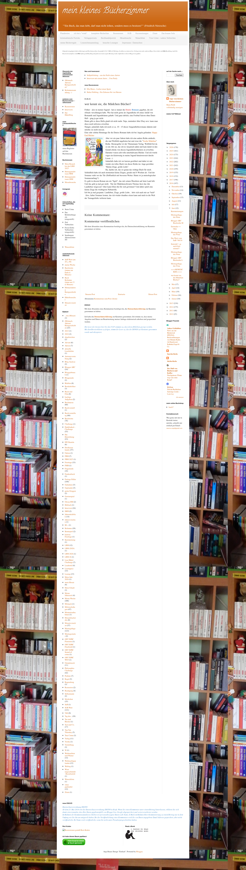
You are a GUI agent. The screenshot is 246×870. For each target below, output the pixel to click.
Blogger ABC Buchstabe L (177, 259)
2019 (171, 172)
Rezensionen (118, 33)
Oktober (175, 193)
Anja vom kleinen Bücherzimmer (176, 99)
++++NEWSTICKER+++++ (177, 270)
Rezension (69, 687)
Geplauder (69, 488)
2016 (171, 183)
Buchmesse (69, 402)
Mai (173, 284)
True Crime (69, 735)
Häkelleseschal (70, 298)
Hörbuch (68, 505)
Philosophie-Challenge (70, 669)
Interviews (69, 109)
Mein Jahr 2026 (68, 578)
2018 (171, 176)
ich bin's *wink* (80, 33)
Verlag (67, 738)
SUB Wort (68, 707)
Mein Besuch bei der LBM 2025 (70, 166)
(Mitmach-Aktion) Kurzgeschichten (70, 324)
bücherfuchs (172, 361)
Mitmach (68, 604)
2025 (171, 150)
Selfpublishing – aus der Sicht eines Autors (103, 75)
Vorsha (67, 741)
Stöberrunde (69, 693)
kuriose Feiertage (68, 535)
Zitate (155, 33)
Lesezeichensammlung (90, 43)
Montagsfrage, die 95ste (176, 233)
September (176, 197)
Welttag (68, 766)
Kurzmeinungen (142, 33)
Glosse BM (69, 501)
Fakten (67, 453)
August (175, 201)
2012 (171, 314)
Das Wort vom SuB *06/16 (176, 239)
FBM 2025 (69, 459)
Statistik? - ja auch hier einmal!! (176, 246)
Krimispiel (69, 531)
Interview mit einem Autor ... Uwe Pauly (102, 78)
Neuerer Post (90, 294)
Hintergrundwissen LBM (70, 178)
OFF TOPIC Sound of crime (69, 652)
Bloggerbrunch (70, 373)
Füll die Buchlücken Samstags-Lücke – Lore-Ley (174, 391)
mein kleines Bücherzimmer (105, 11)
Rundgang (69, 690)
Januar (174, 298)
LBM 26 (68, 557)
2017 (171, 179)
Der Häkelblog (69, 113)
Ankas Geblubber (174, 328)
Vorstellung (69, 744)
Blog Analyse (70, 361)
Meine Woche (70, 598)
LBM (67, 545)
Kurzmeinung (70, 539)
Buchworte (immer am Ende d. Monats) (69, 271)
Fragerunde (69, 468)
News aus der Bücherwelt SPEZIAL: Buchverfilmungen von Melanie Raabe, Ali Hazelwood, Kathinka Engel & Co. (174, 338)
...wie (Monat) (70, 315)
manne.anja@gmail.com (174, 428)
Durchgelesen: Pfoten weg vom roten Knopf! (174, 377)
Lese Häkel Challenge (69, 561)
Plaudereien (65, 33)
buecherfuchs (172, 353)
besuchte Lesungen (110, 43)
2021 (171, 165)
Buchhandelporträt (108, 38)
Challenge (69, 424)
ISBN (67, 511)
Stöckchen (69, 699)
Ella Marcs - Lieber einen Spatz (99, 89)
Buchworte (69, 418)
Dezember (176, 186)
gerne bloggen (70, 491)
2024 (67, 334)
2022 (171, 161)
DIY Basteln (69, 442)
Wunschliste (140, 38)
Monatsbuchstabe (70, 618)
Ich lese (170, 387)
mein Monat (69, 582)
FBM (67, 456)
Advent (67, 342)
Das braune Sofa (168, 33)
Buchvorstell (70, 408)
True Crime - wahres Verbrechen (162, 38)
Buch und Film (68, 392)
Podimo (68, 676)
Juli (173, 204)
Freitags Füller (70, 479)
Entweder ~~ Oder (176, 227)
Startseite (121, 294)
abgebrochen (70, 337)
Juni (173, 208)
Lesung (67, 574)
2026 (171, 147)
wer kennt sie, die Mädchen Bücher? (177, 277)
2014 (171, 307)
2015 (171, 303)
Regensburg (69, 682)
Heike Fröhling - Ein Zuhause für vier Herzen (104, 92)
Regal (67, 679)
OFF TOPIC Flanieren (69, 640)
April (174, 288)
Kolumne (68, 528)
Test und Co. (69, 724)
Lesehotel (68, 565)
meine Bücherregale (68, 43)
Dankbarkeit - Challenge (70, 428)
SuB (66, 704)
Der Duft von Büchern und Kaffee (172, 370)
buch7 (171, 407)
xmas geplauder (68, 785)
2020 (171, 169)
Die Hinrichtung (69, 435)
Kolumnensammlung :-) (70, 91)
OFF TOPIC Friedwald (69, 645)
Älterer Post (152, 294)
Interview (68, 508)
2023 (67, 331)
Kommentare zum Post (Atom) (105, 298)
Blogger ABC (70, 367)
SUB (129, 33)
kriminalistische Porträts (70, 38)
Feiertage (68, 462)
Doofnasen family (69, 448)
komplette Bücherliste (100, 33)
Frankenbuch (70, 474)
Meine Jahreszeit (68, 594)
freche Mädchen (149, 141)
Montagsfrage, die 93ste (176, 264)
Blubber (68, 383)
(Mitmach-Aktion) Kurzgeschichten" (70, 83)
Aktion (67, 345)
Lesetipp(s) (69, 568)
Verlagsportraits (90, 38)
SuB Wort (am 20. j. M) (70, 260)
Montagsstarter (70, 635)
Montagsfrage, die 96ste (176, 216)
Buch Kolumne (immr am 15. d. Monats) (70, 281)
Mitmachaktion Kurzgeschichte (70, 291)
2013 (171, 310)
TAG (66, 713)
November (176, 190)
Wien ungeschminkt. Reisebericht (70, 771)
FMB (67, 465)
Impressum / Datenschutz (132, 43)
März (174, 291)
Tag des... (68, 716)
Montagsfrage (70, 628)
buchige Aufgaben (68, 398)
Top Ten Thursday (68, 731)
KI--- (66, 525)
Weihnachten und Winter (70, 754)
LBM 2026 (69, 553)
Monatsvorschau (70, 303)
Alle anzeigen (180, 397)
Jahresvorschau (70, 520)
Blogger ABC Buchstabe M (177, 221)
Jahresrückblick (70, 515)
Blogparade (69, 377)
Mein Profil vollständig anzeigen (174, 106)
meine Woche (70, 264)
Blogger (139, 851)
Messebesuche (125, 38)
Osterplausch (70, 663)
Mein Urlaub (70, 587)
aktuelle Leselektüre (69, 349)
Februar (175, 295)
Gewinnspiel (69, 496)
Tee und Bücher (68, 720)
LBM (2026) (69, 548)
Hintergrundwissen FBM (70, 172)
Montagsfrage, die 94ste (176, 253)
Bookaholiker (70, 386)
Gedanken (69, 484)
